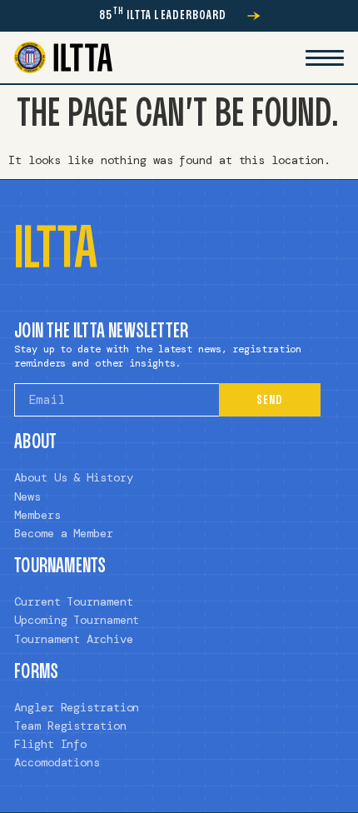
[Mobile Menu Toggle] (325, 57)
